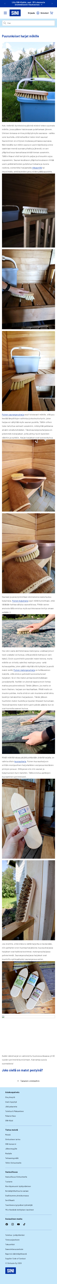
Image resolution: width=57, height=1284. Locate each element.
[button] (5, 13)
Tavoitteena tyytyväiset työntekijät (19, 1205)
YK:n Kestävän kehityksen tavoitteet (19, 1210)
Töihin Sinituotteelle (13, 1163)
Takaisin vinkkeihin (30, 1080)
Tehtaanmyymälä (11, 1158)
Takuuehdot (10, 1244)
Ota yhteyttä (10, 1097)
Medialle (8, 1153)
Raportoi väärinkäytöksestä (16, 1254)
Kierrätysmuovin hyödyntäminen (18, 1186)
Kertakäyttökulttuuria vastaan (16, 1191)
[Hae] (4, 23)
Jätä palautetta (11, 1106)
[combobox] (31, 23)
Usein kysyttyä (11, 1102)
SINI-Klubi (9, 1120)
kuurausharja (20, 761)
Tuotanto (8, 1181)
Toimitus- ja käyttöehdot (15, 1235)
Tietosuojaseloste (12, 1240)
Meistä (7, 1135)
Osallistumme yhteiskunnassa (17, 1195)
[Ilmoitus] (52, 4)
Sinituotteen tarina (12, 1139)
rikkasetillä (37, 167)
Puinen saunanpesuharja (13, 414)
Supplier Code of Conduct (15, 1258)
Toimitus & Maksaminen (14, 1111)
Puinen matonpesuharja (24, 670)
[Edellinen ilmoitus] (5, 4)
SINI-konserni (10, 1144)
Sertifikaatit (10, 1200)
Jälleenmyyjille (11, 1149)
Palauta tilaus (10, 1116)
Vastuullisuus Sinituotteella (16, 1177)
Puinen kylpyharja (20, 600)
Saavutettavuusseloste (14, 1249)
